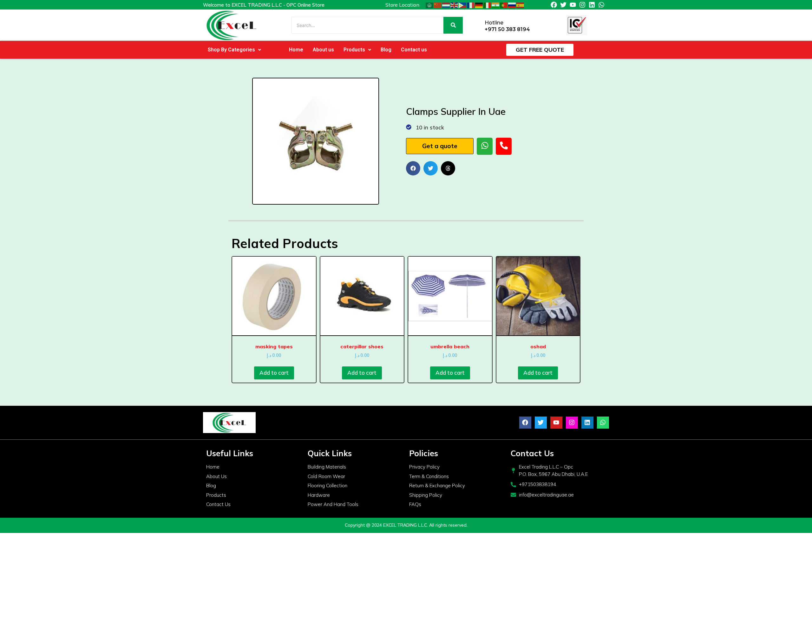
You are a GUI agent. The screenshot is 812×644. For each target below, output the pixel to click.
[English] (454, 5)
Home (296, 50)
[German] (479, 5)
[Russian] (512, 5)
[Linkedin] (592, 5)
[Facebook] (554, 5)
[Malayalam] (496, 5)
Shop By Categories (231, 50)
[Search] (453, 25)
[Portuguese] (504, 5)
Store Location (402, 5)
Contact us (414, 50)
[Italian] (487, 5)
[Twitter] (563, 5)
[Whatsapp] (601, 5)
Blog (386, 50)
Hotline (494, 23)
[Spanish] (520, 5)
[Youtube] (573, 5)
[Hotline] (477, 25)
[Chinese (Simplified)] (438, 5)
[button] (234, 50)
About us (323, 50)
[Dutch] (446, 5)
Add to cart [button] (274, 372)
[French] (471, 5)
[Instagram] (582, 5)
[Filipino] (463, 5)
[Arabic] (430, 5)
